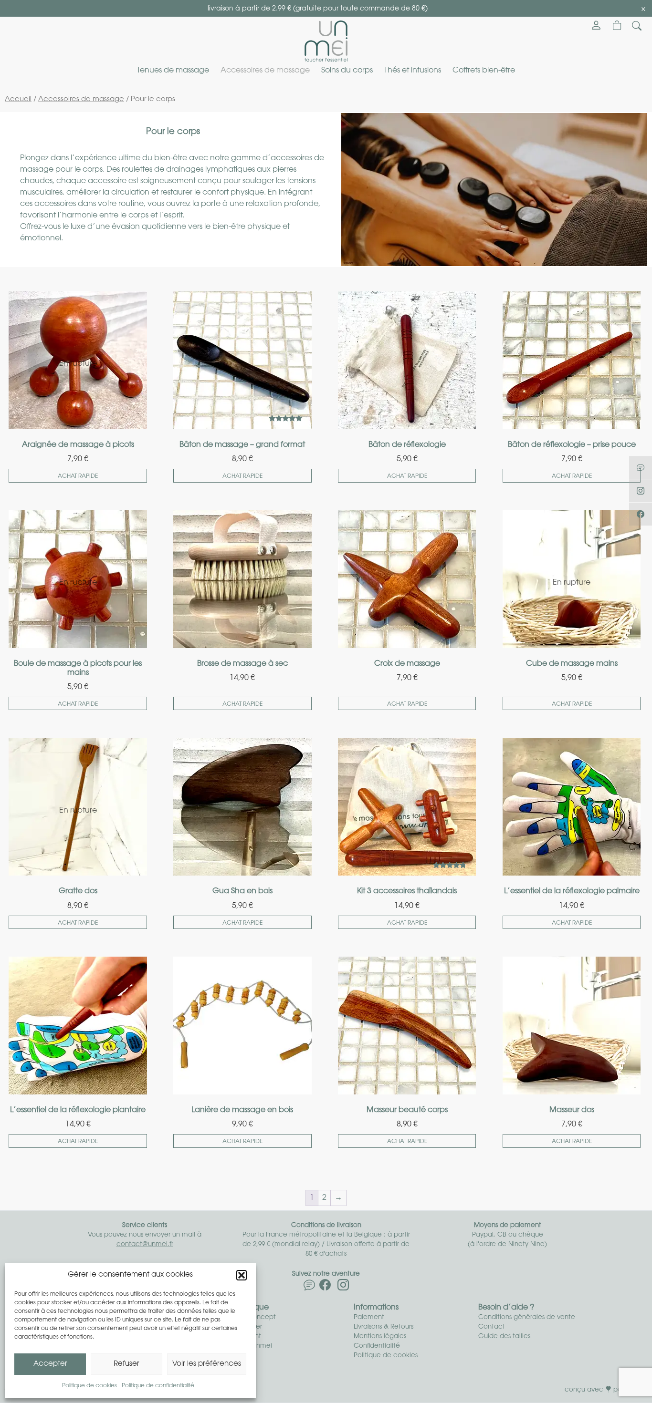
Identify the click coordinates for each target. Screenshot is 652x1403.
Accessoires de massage (265, 70)
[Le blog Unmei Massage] (309, 1287)
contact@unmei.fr (144, 1244)
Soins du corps (347, 70)
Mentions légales (380, 1336)
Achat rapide (78, 476)
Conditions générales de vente (526, 1317)
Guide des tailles (504, 1336)
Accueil (18, 99)
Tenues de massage (173, 70)
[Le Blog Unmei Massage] (640, 467)
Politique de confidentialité (158, 1386)
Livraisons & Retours (383, 1327)
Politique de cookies (89, 1386)
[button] (241, 1275)
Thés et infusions (412, 70)
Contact (491, 1327)
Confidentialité (377, 1346)
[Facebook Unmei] (325, 1287)
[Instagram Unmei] (343, 1287)
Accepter (50, 1364)
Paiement (369, 1317)
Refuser (126, 1364)
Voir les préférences (206, 1364)
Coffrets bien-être (483, 70)
